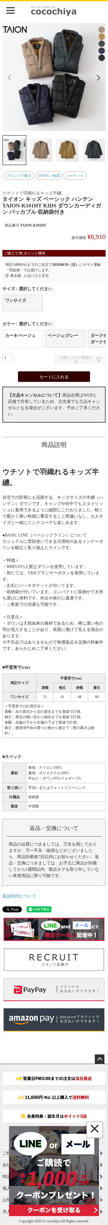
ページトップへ (99, 1059)
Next (98, 78)
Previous (10, 78)
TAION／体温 (49, 176)
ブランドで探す (19, 176)
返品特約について (19, 896)
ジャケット (75, 176)
